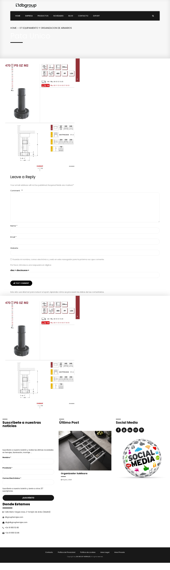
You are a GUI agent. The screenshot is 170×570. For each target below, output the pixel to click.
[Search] (153, 16)
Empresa (29, 16)
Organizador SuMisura (74, 473)
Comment (16, 190)
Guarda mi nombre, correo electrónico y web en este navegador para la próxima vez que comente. (58, 259)
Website (14, 248)
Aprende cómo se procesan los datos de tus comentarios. (77, 292)
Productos (43, 16)
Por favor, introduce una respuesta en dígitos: (30, 265)
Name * (13, 225)
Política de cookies (87, 552)
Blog (70, 16)
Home (17, 16)
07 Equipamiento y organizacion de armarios (46, 28)
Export (96, 16)
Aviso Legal (104, 552)
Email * (13, 237)
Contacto (83, 16)
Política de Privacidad (66, 552)
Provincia (7, 468)
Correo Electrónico (11, 478)
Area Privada (119, 552)
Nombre (6, 457)
